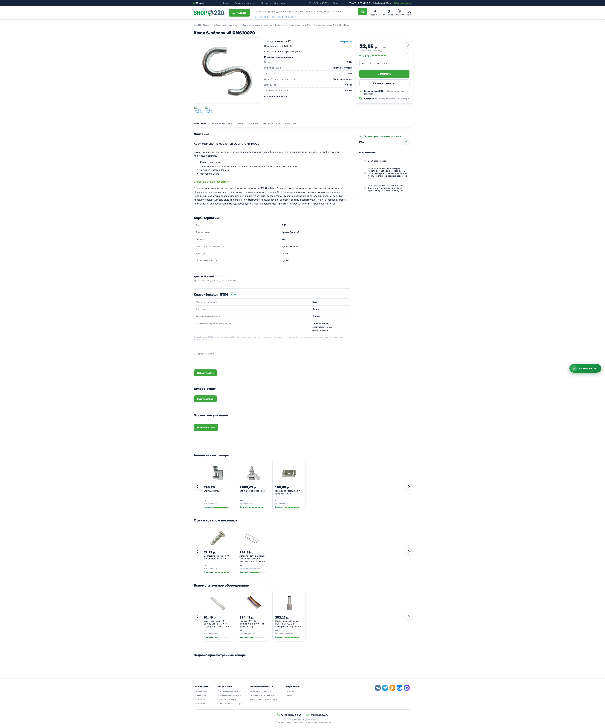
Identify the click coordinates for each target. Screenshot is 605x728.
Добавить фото (205, 372)
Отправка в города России (263, 699)
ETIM (240, 123)
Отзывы (253, 123)
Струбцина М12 (211, 490)
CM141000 (283, 503)
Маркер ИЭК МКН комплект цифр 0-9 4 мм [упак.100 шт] (251, 624)
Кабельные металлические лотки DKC (293, 25)
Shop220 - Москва (201, 25)
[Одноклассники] (392, 688)
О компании (201, 691)
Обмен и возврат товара (229, 703)
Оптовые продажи (226, 699)
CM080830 (212, 568)
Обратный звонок (403, 3)
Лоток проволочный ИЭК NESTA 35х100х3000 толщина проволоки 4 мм (252, 559)
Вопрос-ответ (271, 123)
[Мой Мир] (399, 688)
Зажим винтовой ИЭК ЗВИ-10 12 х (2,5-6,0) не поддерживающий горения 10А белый (217, 624)
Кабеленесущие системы (225, 25)
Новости (290, 691)
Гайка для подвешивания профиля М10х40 (287, 492)
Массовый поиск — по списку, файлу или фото (275, 17)
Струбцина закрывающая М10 (252, 492)
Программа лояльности (229, 691)
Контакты (266, 3)
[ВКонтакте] (378, 688)
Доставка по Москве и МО (263, 695)
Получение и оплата (245, 3)
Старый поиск (281, 3)
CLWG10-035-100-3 (251, 568)
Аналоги (290, 123)
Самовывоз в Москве (260, 691)
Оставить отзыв (206, 427)
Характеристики (222, 123)
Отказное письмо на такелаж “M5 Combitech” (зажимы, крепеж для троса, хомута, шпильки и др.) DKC (386, 188)
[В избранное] (407, 45)
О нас (226, 3)
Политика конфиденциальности (290, 722)
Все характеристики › (276, 96)
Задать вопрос (205, 398)
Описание (200, 123)
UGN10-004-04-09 (286, 633)
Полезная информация (229, 695)
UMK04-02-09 (249, 633)
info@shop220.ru (382, 3)
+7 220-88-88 (359, 3)
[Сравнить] (407, 53)
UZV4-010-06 (213, 633)
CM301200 (212, 503)
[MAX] (407, 688)
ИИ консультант (588, 368)
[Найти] (362, 11)
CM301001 (248, 503)
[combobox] (208, 3)
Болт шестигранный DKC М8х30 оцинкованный (216, 557)
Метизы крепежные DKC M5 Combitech (332, 25)
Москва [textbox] (200, 3)
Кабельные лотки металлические (256, 25)
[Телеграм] (385, 688)
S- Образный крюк (377, 161)
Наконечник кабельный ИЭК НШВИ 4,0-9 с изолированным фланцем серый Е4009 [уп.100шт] (288, 624)
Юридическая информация (318, 722)
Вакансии (200, 703)
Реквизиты (200, 695)
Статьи (289, 695)
